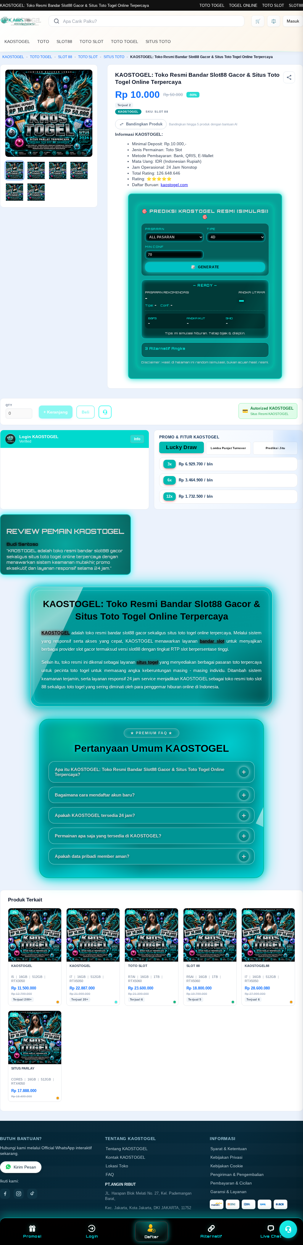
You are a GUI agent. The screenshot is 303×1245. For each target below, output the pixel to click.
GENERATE (205, 267)
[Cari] (56, 21)
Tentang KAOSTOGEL (127, 1149)
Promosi (32, 1236)
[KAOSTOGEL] (20, 21)
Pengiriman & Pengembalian (237, 1174)
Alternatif (211, 1236)
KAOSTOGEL (17, 41)
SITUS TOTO (158, 41)
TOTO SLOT (273, 5)
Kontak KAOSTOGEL (125, 1157)
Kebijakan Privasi (226, 1157)
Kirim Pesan (25, 1167)
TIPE (211, 229)
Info (137, 439)
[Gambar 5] (14, 192)
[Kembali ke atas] (289, 1214)
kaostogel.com (174, 185)
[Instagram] (19, 1194)
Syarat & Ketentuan (228, 1149)
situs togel (147, 662)
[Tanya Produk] (105, 412)
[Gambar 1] (14, 170)
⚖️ (273, 21)
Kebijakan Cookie (226, 1166)
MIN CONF (154, 246)
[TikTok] (32, 1194)
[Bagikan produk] (289, 77)
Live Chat (270, 1236)
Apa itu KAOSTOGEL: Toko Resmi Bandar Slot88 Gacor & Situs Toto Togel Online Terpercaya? (139, 772)
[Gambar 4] (79, 170)
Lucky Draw (181, 447)
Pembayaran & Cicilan (231, 1183)
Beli (85, 412)
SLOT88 (296, 5)
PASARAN (154, 229)
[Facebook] (5, 1194)
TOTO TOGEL (211, 5)
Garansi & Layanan (228, 1192)
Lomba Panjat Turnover (228, 448)
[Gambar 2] (36, 170)
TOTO (43, 41)
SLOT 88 (65, 57)
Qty (9, 405)
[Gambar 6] (36, 192)
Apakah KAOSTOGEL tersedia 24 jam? (95, 815)
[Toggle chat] (288, 1229)
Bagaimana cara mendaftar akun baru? (95, 794)
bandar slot (212, 641)
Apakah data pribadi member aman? (92, 856)
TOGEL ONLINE (243, 5)
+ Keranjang (55, 412)
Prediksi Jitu (275, 448)
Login (92, 1236)
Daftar (151, 1237)
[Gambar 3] (57, 170)
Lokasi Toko (117, 1166)
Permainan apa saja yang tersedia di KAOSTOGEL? (108, 835)
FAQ (110, 1174)
